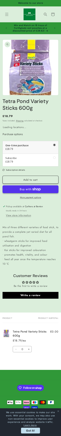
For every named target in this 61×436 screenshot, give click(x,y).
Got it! (30, 430)
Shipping (20, 120)
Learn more (30, 425)
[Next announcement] (54, 28)
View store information (18, 215)
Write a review (30, 295)
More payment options (30, 197)
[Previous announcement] (6, 28)
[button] (7, 14)
